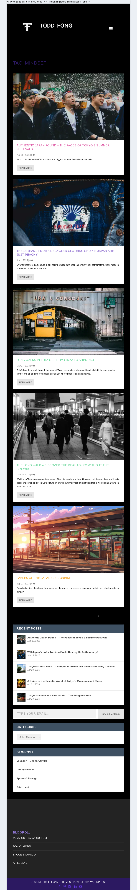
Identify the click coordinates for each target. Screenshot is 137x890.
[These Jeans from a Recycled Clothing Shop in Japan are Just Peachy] (68, 212)
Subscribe (111, 713)
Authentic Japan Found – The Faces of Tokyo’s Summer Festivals (67, 637)
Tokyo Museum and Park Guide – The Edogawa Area (59, 695)
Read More (25, 168)
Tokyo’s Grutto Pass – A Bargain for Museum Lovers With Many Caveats (71, 666)
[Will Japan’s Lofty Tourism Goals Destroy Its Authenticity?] (21, 654)
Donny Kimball (25, 769)
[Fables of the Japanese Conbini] (68, 539)
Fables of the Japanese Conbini (43, 577)
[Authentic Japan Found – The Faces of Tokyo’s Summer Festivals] (68, 106)
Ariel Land (23, 787)
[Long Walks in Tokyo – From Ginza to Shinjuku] (68, 321)
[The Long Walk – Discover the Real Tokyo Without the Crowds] (68, 426)
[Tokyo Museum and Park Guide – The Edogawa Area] (21, 697)
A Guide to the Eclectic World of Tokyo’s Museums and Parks (64, 681)
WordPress (98, 882)
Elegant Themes (59, 882)
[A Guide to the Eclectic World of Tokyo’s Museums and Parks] (21, 683)
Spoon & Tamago (27, 778)
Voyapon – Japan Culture (32, 760)
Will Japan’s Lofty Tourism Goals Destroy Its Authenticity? (62, 652)
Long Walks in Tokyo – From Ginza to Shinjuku (55, 360)
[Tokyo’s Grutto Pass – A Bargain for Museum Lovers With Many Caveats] (21, 668)
